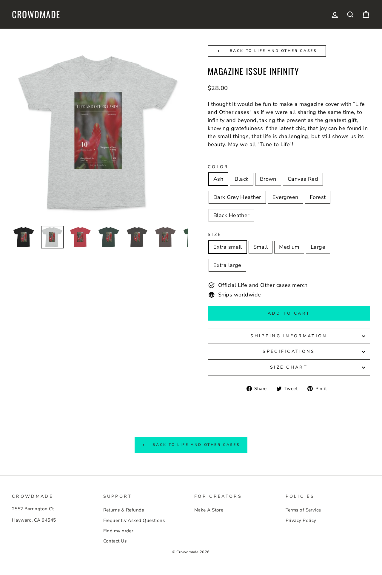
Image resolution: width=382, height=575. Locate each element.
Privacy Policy (301, 520)
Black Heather (231, 215)
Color (218, 167)
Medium (289, 247)
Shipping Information (288, 336)
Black (241, 179)
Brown (268, 179)
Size (214, 234)
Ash (218, 179)
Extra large (227, 265)
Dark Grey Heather (237, 197)
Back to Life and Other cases (272, 50)
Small (260, 247)
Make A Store (208, 510)
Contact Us (115, 541)
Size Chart (289, 367)
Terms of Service (303, 510)
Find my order (118, 531)
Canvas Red (303, 179)
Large (318, 247)
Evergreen (285, 197)
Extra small (227, 247)
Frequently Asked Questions (134, 520)
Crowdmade (36, 14)
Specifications (289, 351)
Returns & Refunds (123, 510)
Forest (318, 197)
